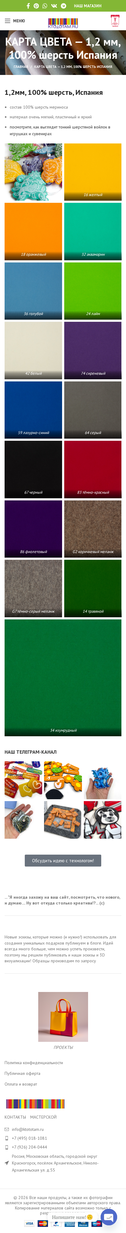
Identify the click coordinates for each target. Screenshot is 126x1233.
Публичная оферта (22, 1073)
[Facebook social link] (28, 5)
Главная (21, 67)
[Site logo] (63, 20)
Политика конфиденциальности (34, 1062)
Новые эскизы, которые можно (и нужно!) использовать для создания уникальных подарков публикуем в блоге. (60, 940)
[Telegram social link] (63, 5)
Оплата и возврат (21, 1084)
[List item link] (63, 1138)
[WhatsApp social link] (45, 5)
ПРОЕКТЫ (63, 1047)
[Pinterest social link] (36, 5)
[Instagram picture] (23, 780)
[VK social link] (54, 5)
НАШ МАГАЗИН (88, 6)
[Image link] (35, 1103)
